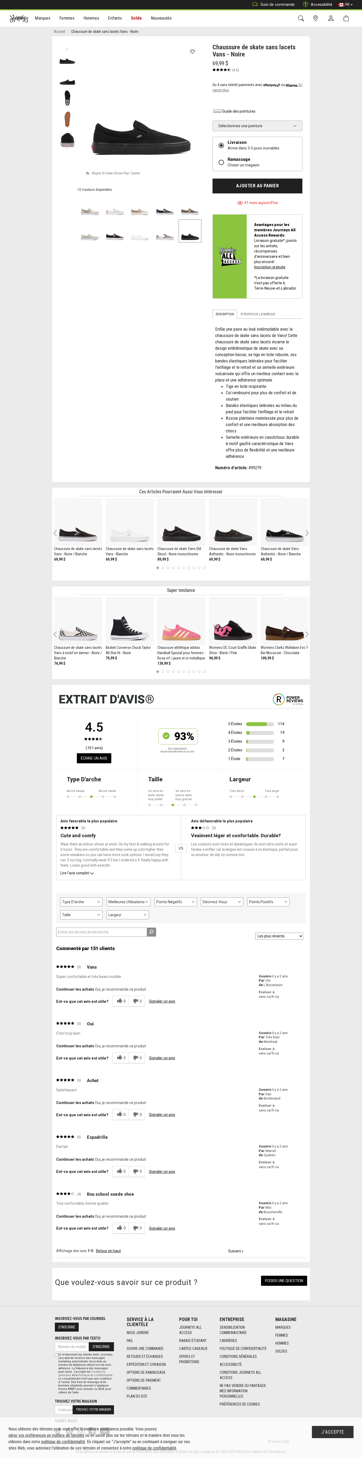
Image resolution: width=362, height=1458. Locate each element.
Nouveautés (161, 18)
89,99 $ (163, 559)
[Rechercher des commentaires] (151, 932)
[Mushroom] (89, 206)
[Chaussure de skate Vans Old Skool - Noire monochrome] (181, 522)
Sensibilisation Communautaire (233, 1330)
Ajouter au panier (257, 185)
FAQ (130, 1341)
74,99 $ (59, 663)
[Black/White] (114, 230)
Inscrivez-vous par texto (77, 1338)
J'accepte (332, 1432)
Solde (136, 18)
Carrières (228, 1341)
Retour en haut (108, 1251)
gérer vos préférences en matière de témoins (46, 1435)
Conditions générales (238, 1356)
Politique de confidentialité (243, 1348)
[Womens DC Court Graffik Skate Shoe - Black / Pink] (233, 621)
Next (67, 147)
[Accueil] (18, 18)
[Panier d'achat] (347, 18)
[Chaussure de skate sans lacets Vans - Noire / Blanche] (78, 522)
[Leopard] (190, 206)
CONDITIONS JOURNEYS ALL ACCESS (240, 1375)
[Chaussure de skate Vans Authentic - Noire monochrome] (233, 522)
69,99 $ (59, 559)
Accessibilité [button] (321, 4)
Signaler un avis (162, 1001)
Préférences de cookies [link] (240, 1404)
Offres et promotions (189, 1359)
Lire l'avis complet (74, 873)
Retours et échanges (145, 1356)
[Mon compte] (332, 19)
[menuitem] (42, 19)
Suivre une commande (145, 1348)
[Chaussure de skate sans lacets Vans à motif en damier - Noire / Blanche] (78, 621)
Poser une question (284, 1281)
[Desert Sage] (89, 230)
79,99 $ (111, 658)
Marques (283, 1327)
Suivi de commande (278, 4)
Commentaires (139, 1388)
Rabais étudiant (193, 1341)
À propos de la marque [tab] (258, 314)
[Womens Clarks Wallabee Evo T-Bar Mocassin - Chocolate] (285, 621)
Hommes (282, 1343)
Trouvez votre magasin (76, 1401)
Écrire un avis (94, 758)
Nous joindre (138, 1333)
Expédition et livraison (146, 1364)
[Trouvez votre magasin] (316, 18)
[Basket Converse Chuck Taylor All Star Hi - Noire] (130, 621)
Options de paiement (144, 1380)
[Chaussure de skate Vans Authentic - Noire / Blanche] (285, 522)
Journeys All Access (190, 1330)
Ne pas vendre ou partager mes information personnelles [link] (243, 1391)
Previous (67, 48)
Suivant (236, 1251)
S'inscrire (66, 1327)
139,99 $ (164, 663)
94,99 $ (214, 658)
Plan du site (137, 1396)
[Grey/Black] (164, 206)
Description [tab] (225, 314)
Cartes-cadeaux (193, 1348)
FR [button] (347, 4)
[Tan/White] (140, 206)
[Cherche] (302, 18)
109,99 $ (267, 658)
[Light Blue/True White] (114, 206)
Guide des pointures (238, 111)
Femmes (281, 1335)
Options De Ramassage (146, 1372)
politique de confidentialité (63, 1441)
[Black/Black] (190, 230)
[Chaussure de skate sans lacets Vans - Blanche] (130, 522)
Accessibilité (231, 1364)
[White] (140, 230)
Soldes (281, 1351)
